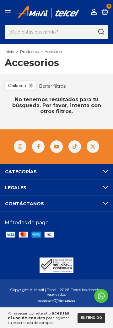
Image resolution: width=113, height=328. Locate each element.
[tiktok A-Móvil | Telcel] (74, 146)
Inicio (9, 51)
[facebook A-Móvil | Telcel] (38, 146)
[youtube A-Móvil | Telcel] (56, 146)
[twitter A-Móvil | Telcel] (93, 146)
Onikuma (17, 85)
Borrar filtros (52, 86)
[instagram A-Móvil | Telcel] (20, 146)
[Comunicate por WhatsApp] (101, 296)
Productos (29, 51)
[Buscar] (101, 32)
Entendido (91, 318)
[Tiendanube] (56, 301)
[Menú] (9, 12)
